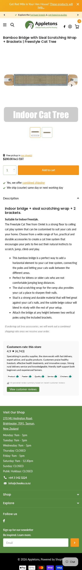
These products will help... (55, 5)
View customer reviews (23, 389)
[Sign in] (70, 26)
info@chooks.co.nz (19, 483)
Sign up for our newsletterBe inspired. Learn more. (18, 532)
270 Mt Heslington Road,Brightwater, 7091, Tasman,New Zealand (19, 423)
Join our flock (74, 542)
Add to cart (48, 170)
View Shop (5, 25)
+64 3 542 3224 (17, 477)
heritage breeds (37, 14)
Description (11, 198)
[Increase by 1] (15, 166)
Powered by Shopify (52, 559)
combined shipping (34, 182)
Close (78, 4)
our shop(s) (26, 155)
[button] (4, 15)
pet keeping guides (57, 14)
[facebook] (4, 520)
